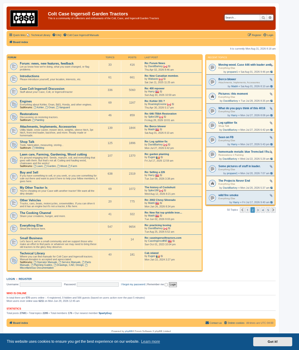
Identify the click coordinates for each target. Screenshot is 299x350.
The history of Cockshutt (160, 187)
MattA (234, 86)
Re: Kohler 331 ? (155, 101)
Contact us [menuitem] (216, 322)
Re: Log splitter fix (156, 141)
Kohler (40, 107)
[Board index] (28, 18)
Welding (39, 147)
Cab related (152, 253)
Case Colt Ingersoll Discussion (42, 88)
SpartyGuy (105, 313)
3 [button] (258, 210)
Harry (234, 115)
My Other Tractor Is (33, 187)
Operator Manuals (47, 262)
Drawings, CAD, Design (70, 264)
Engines (26, 101)
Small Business (31, 238)
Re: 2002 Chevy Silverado (160, 199)
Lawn (40, 166)
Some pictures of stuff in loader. (239, 166)
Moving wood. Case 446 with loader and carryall (245, 64)
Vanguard (64, 107)
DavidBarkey (230, 100)
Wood (63, 166)
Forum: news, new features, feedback (47, 63)
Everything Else (226, 68)
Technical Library (32, 253)
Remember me (156, 284)
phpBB (128, 331)
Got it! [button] (273, 341)
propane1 (232, 71)
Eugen (151, 157)
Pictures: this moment (233, 93)
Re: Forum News (155, 63)
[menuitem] (38, 35)
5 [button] (268, 210)
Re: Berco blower (155, 126)
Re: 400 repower (154, 88)
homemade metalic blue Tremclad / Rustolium (245, 151)
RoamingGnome (157, 104)
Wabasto (153, 78)
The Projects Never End (234, 180)
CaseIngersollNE (157, 240)
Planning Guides (43, 264)
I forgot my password (133, 284)
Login (11, 279)
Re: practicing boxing (158, 225)
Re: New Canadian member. (161, 75)
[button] (242, 210)
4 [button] (263, 210)
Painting (239, 155)
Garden (51, 166)
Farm (74, 166)
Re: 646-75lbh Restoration (161, 113)
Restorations (225, 155)
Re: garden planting (157, 154)
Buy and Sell (29, 172)
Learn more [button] (150, 341)
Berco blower (227, 79)
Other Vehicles (30, 200)
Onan (51, 107)
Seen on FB (226, 137)
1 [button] (247, 210)
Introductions (29, 76)
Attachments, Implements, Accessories (239, 82)
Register (25, 279)
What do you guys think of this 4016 (241, 108)
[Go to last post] (271, 71)
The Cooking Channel (35, 213)
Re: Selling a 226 (155, 172)
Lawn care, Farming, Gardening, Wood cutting (53, 154)
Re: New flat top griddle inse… (163, 212)
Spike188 (153, 116)
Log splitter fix (227, 122)
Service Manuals (71, 262)
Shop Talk (223, 126)
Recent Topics (217, 57)
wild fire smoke (228, 195)
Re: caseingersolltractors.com (163, 237)
